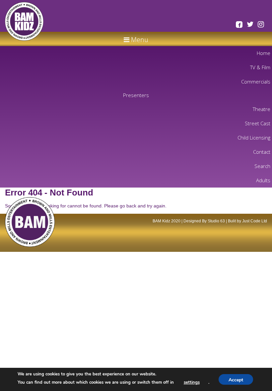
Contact (261, 151)
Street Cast (257, 123)
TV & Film (260, 67)
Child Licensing (254, 137)
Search (262, 166)
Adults (263, 180)
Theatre (261, 109)
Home (263, 53)
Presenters (136, 95)
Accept (236, 380)
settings (192, 382)
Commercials (255, 81)
